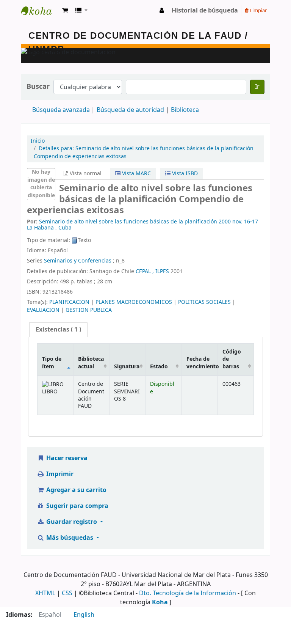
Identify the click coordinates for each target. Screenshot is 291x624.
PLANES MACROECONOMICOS (133, 302)
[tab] (58, 329)
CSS (67, 593)
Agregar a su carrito (75, 490)
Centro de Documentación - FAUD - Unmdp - (40, 10)
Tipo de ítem (51, 362)
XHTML (45, 593)
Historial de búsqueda (205, 10)
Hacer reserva (66, 458)
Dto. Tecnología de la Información (187, 593)
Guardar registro (72, 522)
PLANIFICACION (69, 302)
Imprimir (59, 474)
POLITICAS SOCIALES (204, 302)
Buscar (38, 87)
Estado (159, 367)
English (84, 614)
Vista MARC (135, 174)
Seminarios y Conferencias (77, 261)
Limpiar (258, 10)
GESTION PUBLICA (89, 310)
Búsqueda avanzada (61, 110)
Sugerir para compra (76, 506)
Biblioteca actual (91, 362)
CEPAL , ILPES (152, 271)
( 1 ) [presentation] (58, 329)
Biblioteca (185, 110)
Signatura (126, 367)
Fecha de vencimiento (201, 362)
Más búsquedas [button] (70, 537)
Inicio (38, 141)
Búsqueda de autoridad (130, 110)
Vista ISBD (184, 174)
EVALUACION (43, 310)
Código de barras (231, 359)
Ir (257, 86)
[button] (65, 10)
